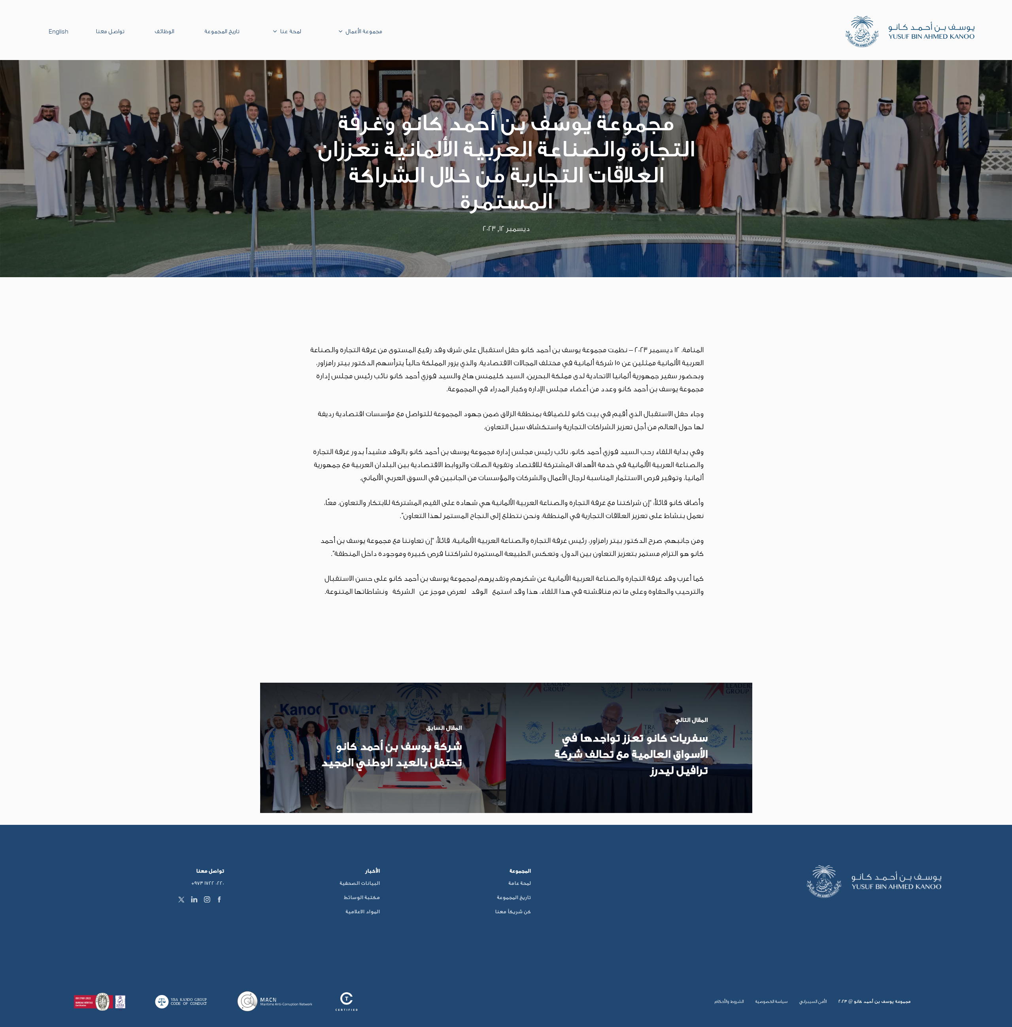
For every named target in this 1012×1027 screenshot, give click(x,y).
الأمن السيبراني (813, 1001)
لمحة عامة (519, 883)
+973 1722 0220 (207, 883)
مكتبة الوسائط (362, 897)
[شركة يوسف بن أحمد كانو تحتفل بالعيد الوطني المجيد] (383, 748)
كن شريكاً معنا (513, 911)
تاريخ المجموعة (514, 897)
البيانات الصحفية (360, 883)
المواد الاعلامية (363, 911)
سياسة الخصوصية (771, 1001)
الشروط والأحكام (729, 1001)
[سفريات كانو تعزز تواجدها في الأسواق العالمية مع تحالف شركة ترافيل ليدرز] (629, 748)
